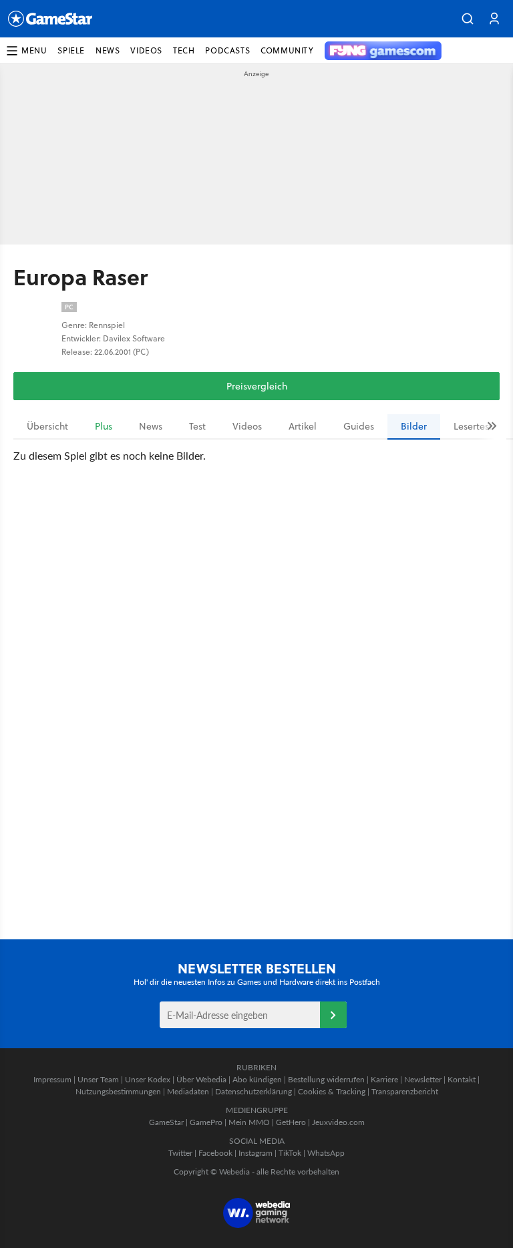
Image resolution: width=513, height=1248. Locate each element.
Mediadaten (188, 1091)
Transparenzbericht (404, 1091)
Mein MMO (249, 1122)
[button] (467, 18)
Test (197, 426)
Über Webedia (201, 1079)
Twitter (180, 1152)
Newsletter (423, 1079)
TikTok (290, 1152)
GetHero (291, 1122)
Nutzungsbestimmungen (118, 1091)
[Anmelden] (333, 1014)
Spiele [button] (71, 50)
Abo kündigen (257, 1079)
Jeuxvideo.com (338, 1122)
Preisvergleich (256, 386)
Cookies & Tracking (331, 1091)
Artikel (303, 426)
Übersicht (47, 426)
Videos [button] (146, 50)
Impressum (52, 1079)
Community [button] (287, 50)
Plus (103, 426)
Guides (358, 426)
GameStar (166, 1122)
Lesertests (475, 426)
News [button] (108, 50)
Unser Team (98, 1079)
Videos (247, 426)
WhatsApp (326, 1152)
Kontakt (462, 1079)
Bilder (414, 426)
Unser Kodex (147, 1079)
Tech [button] (183, 50)
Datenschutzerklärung (253, 1091)
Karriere (384, 1079)
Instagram (255, 1152)
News (150, 426)
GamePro (206, 1122)
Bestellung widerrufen (326, 1079)
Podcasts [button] (227, 50)
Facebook (215, 1152)
